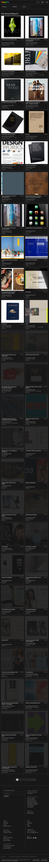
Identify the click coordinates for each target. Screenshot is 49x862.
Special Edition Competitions (32, 804)
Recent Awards (30, 812)
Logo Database (30, 807)
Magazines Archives (7, 826)
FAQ (28, 824)
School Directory (6, 839)
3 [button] (21, 779)
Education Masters (6, 840)
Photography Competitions (32, 802)
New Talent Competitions (8, 837)
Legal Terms (3, 856)
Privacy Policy (11, 856)
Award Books (5, 823)
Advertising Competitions (32, 801)
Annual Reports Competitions (8, 845)
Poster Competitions (31, 798)
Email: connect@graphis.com (32, 832)
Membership (29, 823)
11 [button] (29, 779)
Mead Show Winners (7, 848)
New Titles (5, 821)
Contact (28, 826)
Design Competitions (31, 799)
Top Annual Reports (7, 846)
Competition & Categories (32, 792)
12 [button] (31, 779)
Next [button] (34, 779)
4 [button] (23, 779)
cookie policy (15, 860)
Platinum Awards (30, 813)
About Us (29, 821)
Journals (5, 824)
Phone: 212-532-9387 (31, 831)
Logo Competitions (30, 805)
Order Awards (30, 793)
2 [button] (19, 779)
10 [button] (27, 779)
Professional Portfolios (7, 832)
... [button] (25, 779)
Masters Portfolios (6, 831)
